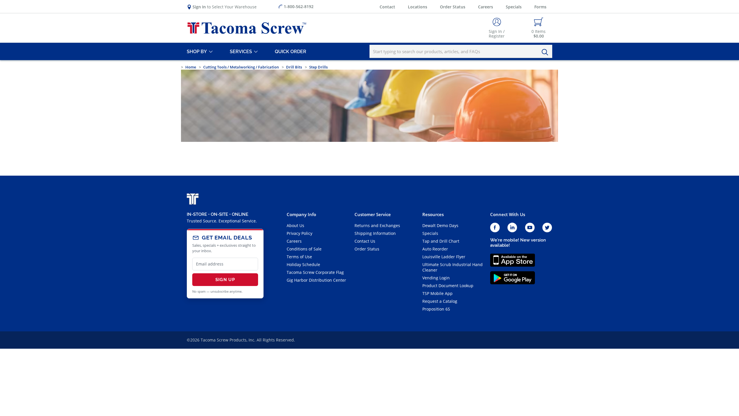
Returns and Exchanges (377, 225)
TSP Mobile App (437, 293)
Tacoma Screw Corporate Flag (315, 272)
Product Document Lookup (447, 285)
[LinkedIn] (512, 228)
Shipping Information (375, 233)
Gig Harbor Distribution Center (316, 280)
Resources (433, 214)
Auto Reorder (435, 249)
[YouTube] (530, 228)
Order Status (452, 7)
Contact (387, 7)
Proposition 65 (436, 309)
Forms (540, 7)
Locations (417, 7)
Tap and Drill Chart (440, 241)
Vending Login (436, 278)
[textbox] (461, 51)
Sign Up (225, 279)
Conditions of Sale (304, 249)
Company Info (301, 214)
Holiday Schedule (303, 264)
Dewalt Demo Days (440, 225)
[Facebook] (495, 228)
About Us (295, 225)
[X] (547, 228)
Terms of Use (299, 256)
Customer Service (372, 214)
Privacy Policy (299, 233)
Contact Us (364, 241)
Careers (485, 7)
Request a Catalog (439, 301)
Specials (514, 7)
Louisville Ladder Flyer (443, 256)
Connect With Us (507, 214)
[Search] (546, 52)
